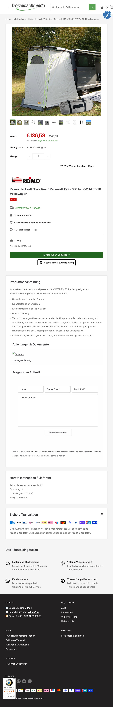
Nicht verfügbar (32, 166)
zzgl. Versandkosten (48, 140)
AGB (63, 607)
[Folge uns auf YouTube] (24, 681)
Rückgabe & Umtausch (17, 644)
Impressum (67, 612)
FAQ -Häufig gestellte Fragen (20, 635)
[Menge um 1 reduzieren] (30, 156)
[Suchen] (92, 7)
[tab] (56, 343)
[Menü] (14, 679)
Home (8, 19)
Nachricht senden (58, 432)
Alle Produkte (20, 19)
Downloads (11, 649)
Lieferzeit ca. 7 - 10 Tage (27, 208)
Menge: (14, 156)
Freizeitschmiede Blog (72, 635)
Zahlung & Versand (15, 640)
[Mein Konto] (102, 7)
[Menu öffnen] (7, 7)
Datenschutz (67, 621)
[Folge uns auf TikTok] (30, 681)
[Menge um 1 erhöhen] (47, 156)
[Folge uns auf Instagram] (19, 681)
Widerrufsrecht (69, 616)
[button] (56, 255)
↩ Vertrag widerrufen (16, 663)
